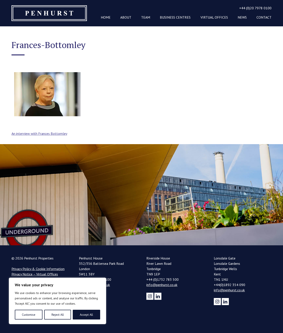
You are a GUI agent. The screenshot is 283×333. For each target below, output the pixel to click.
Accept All (86, 315)
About (125, 17)
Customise (28, 315)
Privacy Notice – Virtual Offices (34, 274)
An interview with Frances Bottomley (39, 133)
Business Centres (175, 17)
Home (106, 17)
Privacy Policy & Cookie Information (38, 269)
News (242, 17)
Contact (264, 17)
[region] (57, 301)
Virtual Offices (214, 17)
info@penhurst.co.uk (161, 285)
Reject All (58, 315)
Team (145, 17)
